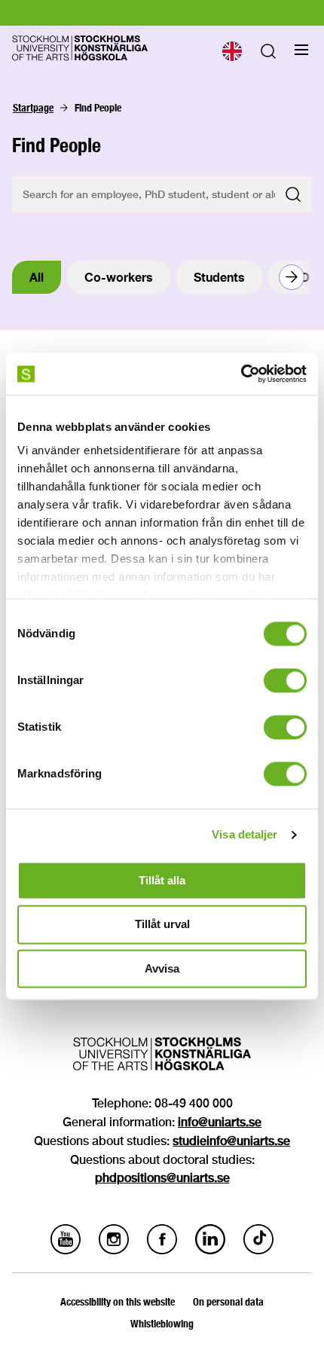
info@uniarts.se (219, 1122)
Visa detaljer (244, 834)
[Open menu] (301, 49)
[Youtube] (65, 1250)
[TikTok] (258, 1250)
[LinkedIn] (210, 1250)
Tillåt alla (162, 880)
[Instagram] (114, 1250)
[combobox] (231, 51)
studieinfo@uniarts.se (231, 1141)
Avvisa (162, 968)
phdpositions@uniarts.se (162, 1178)
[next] (291, 277)
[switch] (285, 680)
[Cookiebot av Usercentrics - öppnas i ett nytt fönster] (241, 373)
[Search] (268, 54)
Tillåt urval (162, 924)
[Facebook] (162, 1250)
